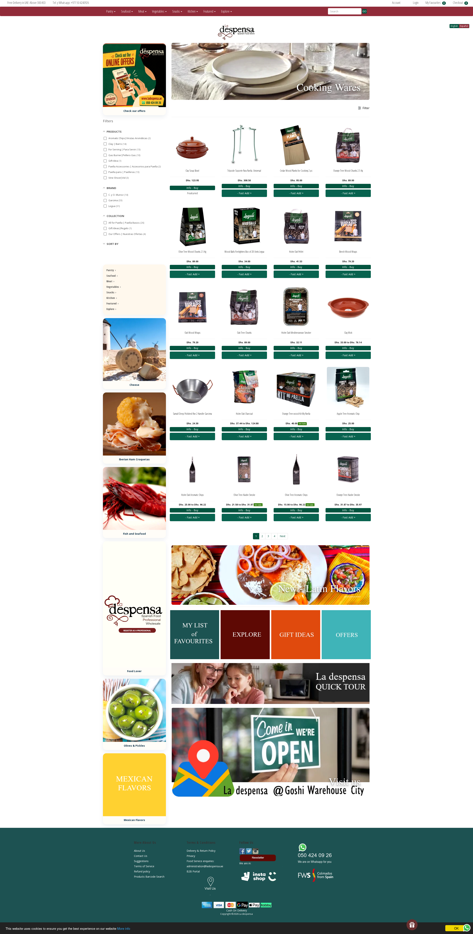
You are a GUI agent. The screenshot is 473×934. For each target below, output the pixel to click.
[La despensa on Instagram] (255, 851)
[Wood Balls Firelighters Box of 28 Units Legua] (244, 226)
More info (123, 928)
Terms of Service (144, 866)
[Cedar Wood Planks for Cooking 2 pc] (296, 145)
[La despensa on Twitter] (249, 851)
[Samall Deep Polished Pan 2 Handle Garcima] (192, 388)
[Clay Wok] (348, 307)
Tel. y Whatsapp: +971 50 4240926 (71, 2)
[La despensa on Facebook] (242, 851)
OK (456, 928)
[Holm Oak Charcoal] (244, 388)
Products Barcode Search (149, 876)
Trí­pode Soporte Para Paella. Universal (244, 170)
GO (364, 11)
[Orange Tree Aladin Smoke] (348, 469)
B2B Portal (193, 871)
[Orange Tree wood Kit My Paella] (296, 388)
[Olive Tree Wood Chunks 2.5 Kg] (192, 226)
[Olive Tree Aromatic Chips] (296, 469)
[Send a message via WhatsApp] (466, 927)
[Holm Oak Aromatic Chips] (192, 469)
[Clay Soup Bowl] (192, 145)
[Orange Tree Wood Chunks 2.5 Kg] (348, 145)
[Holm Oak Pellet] (296, 226)
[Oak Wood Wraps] (192, 307)
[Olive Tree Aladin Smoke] (244, 469)
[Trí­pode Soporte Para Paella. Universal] (244, 145)
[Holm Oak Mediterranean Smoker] (296, 307)
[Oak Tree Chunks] (244, 307)
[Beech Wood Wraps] (348, 226)
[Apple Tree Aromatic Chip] (348, 388)
